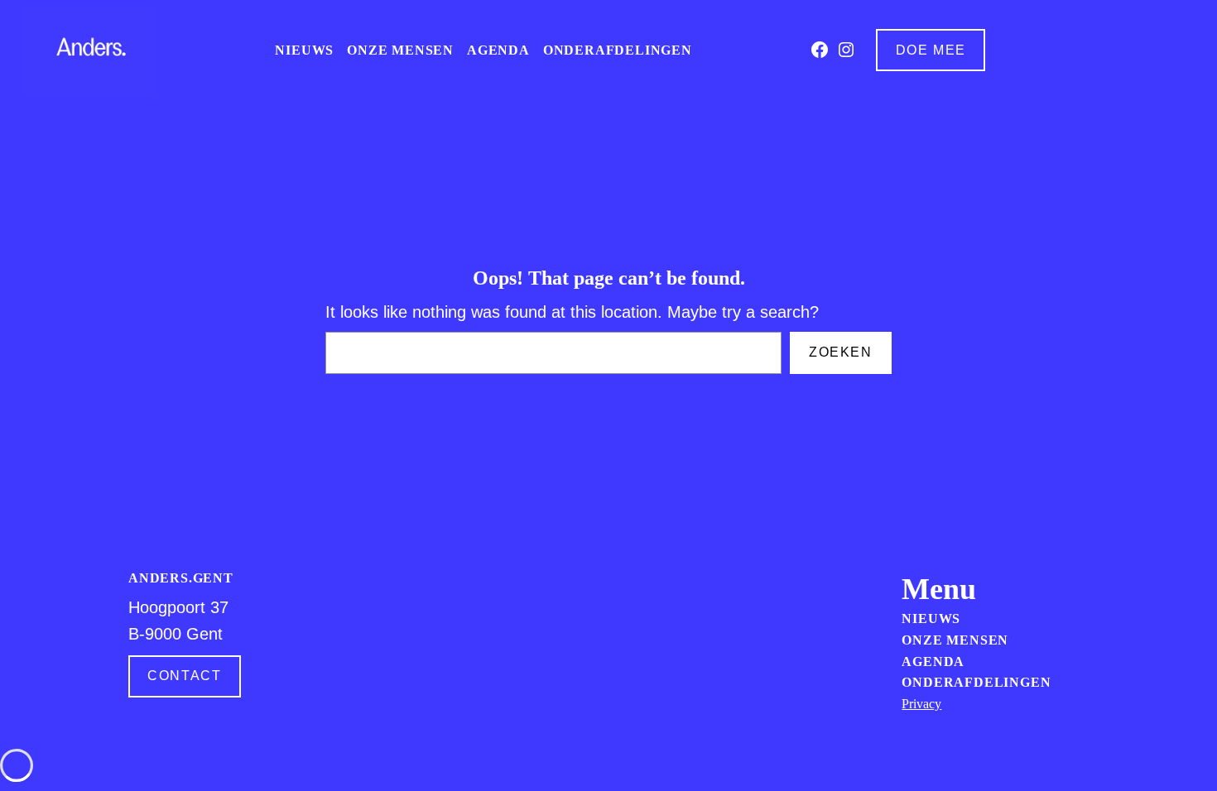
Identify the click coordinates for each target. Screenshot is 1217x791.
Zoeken (841, 352)
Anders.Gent (180, 578)
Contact (184, 676)
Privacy (921, 704)
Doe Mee (931, 50)
